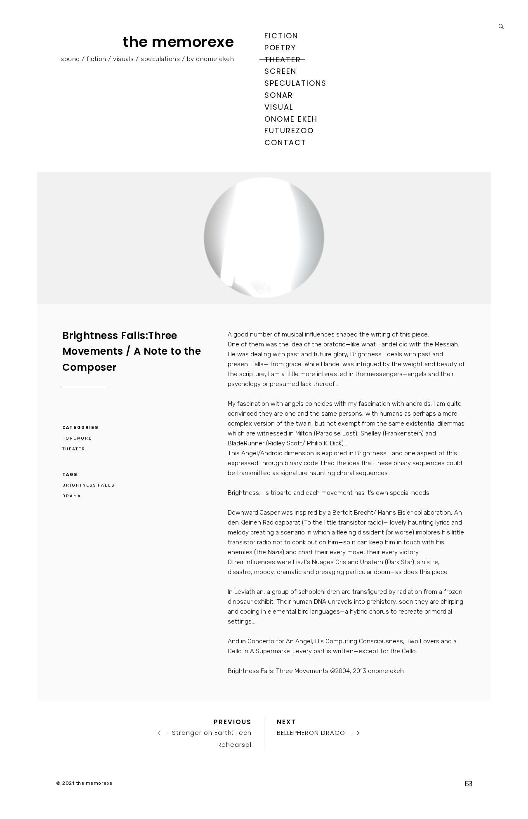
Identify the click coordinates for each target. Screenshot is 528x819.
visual (278, 107)
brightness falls (88, 485)
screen (280, 71)
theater (282, 59)
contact (285, 142)
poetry (280, 47)
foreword (77, 438)
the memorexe (178, 41)
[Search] (501, 26)
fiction (281, 36)
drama (71, 496)
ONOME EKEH (291, 119)
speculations (295, 83)
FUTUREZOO (289, 130)
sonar (278, 95)
